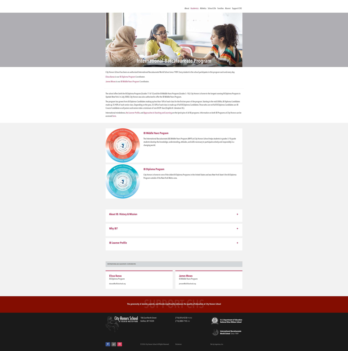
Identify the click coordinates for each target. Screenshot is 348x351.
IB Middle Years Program (130, 82)
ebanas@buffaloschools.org (117, 284)
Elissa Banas (110, 77)
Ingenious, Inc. (219, 344)
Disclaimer (178, 344)
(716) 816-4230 (181, 318)
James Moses (111, 82)
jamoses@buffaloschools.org (187, 284)
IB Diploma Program (127, 77)
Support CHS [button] (237, 8)
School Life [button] (212, 8)
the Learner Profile (133, 113)
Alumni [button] (228, 8)
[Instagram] (119, 344)
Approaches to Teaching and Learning (158, 113)
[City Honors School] (121, 6)
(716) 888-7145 (181, 321)
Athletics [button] (203, 8)
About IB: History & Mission (123, 214)
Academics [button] (195, 8)
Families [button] (220, 8)
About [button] (187, 8)
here (114, 116)
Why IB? (113, 228)
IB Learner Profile (118, 243)
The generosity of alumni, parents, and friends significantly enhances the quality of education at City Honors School (174, 304)
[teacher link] (168, 276)
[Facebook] (108, 344)
